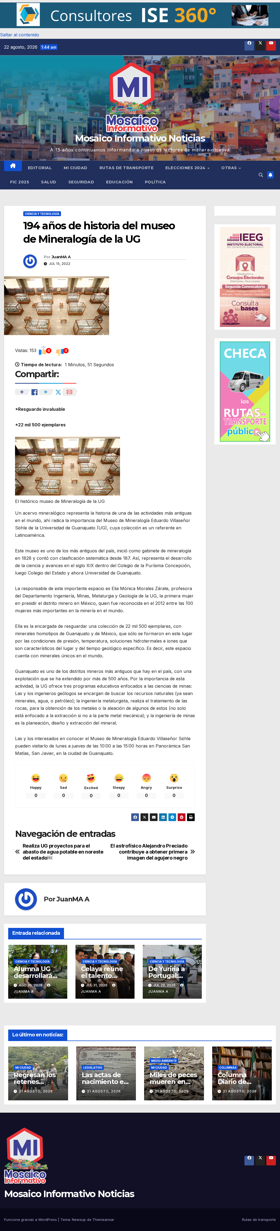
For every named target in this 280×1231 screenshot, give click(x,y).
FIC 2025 (19, 182)
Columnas (228, 1067)
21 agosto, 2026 (36, 1091)
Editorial (40, 167)
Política (155, 182)
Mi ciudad (76, 167)
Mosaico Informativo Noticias (140, 138)
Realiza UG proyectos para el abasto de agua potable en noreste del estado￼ (63, 852)
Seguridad (81, 182)
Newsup (79, 1219)
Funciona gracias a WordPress (31, 1219)
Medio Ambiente (164, 1060)
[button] (140, 15)
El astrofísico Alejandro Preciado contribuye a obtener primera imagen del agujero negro (148, 852)
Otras (229, 167)
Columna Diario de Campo (232, 1081)
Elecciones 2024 (186, 167)
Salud (48, 182)
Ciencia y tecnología (42, 213)
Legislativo (92, 1067)
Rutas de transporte (127, 167)
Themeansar (103, 1219)
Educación (119, 182)
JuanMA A (61, 256)
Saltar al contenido (19, 34)
